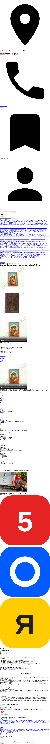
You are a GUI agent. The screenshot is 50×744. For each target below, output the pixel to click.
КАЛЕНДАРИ (3, 233)
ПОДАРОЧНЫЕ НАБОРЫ (19, 250)
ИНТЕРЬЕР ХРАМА (14, 244)
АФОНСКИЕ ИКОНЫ (18, 228)
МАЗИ (1, 251)
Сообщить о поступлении (4, 355)
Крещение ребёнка (25, 730)
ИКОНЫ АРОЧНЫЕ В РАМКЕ (18, 230)
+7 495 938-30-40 (3, 106)
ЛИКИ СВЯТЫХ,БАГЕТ (28, 231)
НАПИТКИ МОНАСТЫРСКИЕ (7, 248)
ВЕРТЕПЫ (30, 252)
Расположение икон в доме (33, 729)
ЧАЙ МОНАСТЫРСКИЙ (37, 250)
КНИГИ (8, 233)
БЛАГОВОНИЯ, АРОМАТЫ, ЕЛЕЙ (7, 234)
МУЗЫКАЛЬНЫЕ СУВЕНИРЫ (12, 257)
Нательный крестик (41, 730)
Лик (1, 361)
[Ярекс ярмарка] (5, 716)
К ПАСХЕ (43, 247)
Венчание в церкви (33, 730)
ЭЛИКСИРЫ (46, 250)
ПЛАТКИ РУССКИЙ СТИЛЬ (39, 256)
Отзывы (1, 360)
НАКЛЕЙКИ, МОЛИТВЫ (15, 233)
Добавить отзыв (3, 702)
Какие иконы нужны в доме (21, 729)
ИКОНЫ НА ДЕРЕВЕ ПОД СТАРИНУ (18, 229)
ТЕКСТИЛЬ (2, 242)
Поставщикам (8, 51)
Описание (2, 357)
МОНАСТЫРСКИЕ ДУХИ (29, 257)
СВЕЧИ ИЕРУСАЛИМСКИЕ (6, 223)
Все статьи (13, 729)
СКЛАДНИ (25, 228)
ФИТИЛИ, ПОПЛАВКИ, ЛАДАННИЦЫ (26, 235)
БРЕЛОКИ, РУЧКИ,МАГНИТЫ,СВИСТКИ (9, 256)
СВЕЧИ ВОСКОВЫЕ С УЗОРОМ (12, 224)
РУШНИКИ (6, 246)
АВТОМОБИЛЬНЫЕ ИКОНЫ (6, 228)
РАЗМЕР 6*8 (2, 262)
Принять (2, 743)
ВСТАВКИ (2, 224)
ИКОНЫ (2, 259)
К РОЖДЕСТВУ (37, 247)
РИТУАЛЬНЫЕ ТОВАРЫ (43, 721)
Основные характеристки (5, 392)
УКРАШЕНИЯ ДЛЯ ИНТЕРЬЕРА (13, 254)
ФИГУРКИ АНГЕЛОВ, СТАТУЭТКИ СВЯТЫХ (10, 236)
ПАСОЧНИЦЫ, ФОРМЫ (7, 255)
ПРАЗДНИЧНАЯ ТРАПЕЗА (22, 252)
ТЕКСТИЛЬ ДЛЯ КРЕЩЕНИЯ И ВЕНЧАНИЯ (10, 245)
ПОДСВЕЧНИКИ (40, 237)
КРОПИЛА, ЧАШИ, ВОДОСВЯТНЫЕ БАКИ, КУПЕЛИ (31, 244)
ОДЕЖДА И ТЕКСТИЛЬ (5, 722)
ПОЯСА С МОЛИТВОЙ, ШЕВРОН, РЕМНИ (29, 245)
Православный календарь (5, 729)
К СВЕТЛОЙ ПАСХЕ (14, 246)
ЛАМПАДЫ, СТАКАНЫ (41, 235)
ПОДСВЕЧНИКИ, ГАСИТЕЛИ (6, 243)
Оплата (1, 359)
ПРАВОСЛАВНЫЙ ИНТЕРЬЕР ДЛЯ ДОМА (15, 240)
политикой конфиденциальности (15, 709)
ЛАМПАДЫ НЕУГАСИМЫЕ (19, 223)
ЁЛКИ (34, 252)
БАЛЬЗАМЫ (2, 250)
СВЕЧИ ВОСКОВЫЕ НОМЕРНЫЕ (16, 225)
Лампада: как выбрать (16, 730)
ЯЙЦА (27, 254)
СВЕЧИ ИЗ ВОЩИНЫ (12, 226)
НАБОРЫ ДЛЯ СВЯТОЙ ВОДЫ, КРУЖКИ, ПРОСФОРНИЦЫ (23, 237)
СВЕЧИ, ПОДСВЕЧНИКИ (34, 254)
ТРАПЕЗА (21, 257)
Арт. (5, 342)
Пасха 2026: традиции (13, 731)
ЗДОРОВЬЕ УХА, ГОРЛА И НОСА (10, 251)
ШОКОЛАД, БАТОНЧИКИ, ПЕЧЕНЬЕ (8, 247)
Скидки (13, 51)
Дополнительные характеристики (7, 411)
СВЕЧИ (25, 721)
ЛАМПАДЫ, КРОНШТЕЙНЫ (19, 243)
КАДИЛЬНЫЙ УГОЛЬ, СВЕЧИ (41, 234)
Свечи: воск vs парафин (44, 729)
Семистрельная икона (4, 731)
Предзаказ (2, 354)
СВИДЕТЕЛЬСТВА (35, 239)
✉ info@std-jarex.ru (13, 669)
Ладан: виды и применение (5, 730)
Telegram (9, 733)
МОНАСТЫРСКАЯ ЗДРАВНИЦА (18, 722)
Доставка (2, 358)
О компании (2, 51)
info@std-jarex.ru (10, 718)
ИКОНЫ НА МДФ (32, 228)
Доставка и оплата (19, 51)
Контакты (25, 51)
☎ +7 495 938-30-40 (4, 669)
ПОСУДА (31, 256)
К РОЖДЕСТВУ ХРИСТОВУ (32, 722)
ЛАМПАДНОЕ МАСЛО (12, 235)
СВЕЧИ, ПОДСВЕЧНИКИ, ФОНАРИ (8, 252)
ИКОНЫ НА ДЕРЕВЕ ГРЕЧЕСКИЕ (34, 229)
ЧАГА (31, 250)
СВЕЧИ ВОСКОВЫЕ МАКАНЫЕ (27, 224)
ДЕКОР (37, 252)
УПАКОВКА (42, 252)
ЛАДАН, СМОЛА (31, 234)
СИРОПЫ (27, 250)
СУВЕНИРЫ (2, 254)
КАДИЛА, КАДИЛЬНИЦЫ (32, 243)
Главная (1, 258)
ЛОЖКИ (20, 256)
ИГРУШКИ (2, 257)
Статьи (22, 726)
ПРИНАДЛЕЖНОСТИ (10, 242)
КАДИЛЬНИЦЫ (3, 235)
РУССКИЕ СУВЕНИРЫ (5, 723)
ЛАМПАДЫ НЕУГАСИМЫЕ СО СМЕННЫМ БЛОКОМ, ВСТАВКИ (14, 241)
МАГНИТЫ (2, 253)
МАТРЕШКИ (25, 256)
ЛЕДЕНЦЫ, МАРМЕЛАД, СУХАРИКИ (25, 247)
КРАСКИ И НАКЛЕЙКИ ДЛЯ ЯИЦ (21, 255)
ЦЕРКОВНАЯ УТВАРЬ (32, 721)
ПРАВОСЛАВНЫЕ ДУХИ (21, 234)
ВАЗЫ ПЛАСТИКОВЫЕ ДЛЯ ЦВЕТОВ (37, 241)
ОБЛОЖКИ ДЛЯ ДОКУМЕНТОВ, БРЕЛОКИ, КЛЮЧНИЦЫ (17, 239)
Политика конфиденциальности (30, 726)
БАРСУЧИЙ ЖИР (9, 250)
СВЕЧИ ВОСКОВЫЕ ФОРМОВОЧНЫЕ (33, 225)
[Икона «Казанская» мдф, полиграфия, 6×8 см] (12, 290)
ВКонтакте (3, 733)
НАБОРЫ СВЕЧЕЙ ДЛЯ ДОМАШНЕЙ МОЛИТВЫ (36, 223)
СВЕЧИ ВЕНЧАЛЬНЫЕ (39, 224)
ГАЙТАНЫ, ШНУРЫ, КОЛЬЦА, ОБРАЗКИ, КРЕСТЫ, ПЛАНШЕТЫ (35, 236)
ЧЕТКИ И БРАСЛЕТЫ (5, 237)
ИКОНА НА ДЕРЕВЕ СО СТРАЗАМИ (33, 230)
